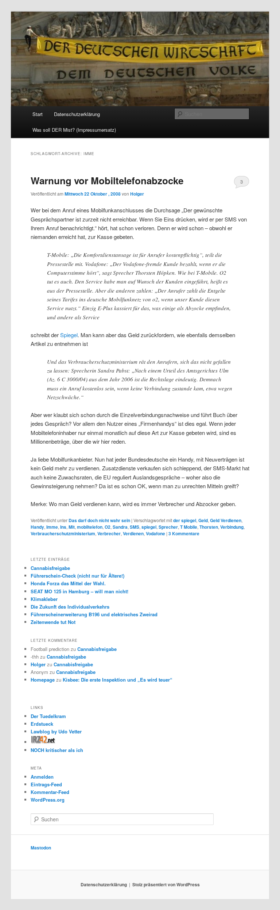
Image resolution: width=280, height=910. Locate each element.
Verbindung (232, 527)
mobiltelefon (89, 527)
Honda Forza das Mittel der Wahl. (68, 583)
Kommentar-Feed (50, 791)
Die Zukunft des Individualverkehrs (70, 606)
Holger (137, 193)
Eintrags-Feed (46, 784)
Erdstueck (42, 723)
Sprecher (168, 527)
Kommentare (183, 533)
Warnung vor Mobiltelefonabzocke (107, 180)
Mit (72, 527)
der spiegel (184, 520)
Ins (63, 527)
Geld (203, 520)
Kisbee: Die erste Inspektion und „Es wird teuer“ (117, 679)
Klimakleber (44, 598)
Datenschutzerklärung (77, 114)
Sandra (120, 527)
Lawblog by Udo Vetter (56, 731)
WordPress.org (48, 799)
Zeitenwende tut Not (53, 621)
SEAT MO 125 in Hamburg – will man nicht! (79, 591)
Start (37, 114)
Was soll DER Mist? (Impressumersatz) (74, 129)
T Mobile (188, 527)
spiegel (148, 527)
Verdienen (133, 533)
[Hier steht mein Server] (43, 742)
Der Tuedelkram (48, 716)
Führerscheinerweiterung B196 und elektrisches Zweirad (94, 614)
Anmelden (42, 776)
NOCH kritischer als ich (57, 750)
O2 (107, 527)
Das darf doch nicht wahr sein (99, 520)
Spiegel (69, 335)
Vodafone (155, 533)
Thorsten (208, 527)
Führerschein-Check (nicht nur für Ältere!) (77, 575)
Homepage (43, 679)
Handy (37, 527)
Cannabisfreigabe (50, 567)
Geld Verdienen (225, 520)
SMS (134, 527)
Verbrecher (109, 533)
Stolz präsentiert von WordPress (166, 884)
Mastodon (41, 847)
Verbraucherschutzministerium (63, 533)
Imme (52, 527)
